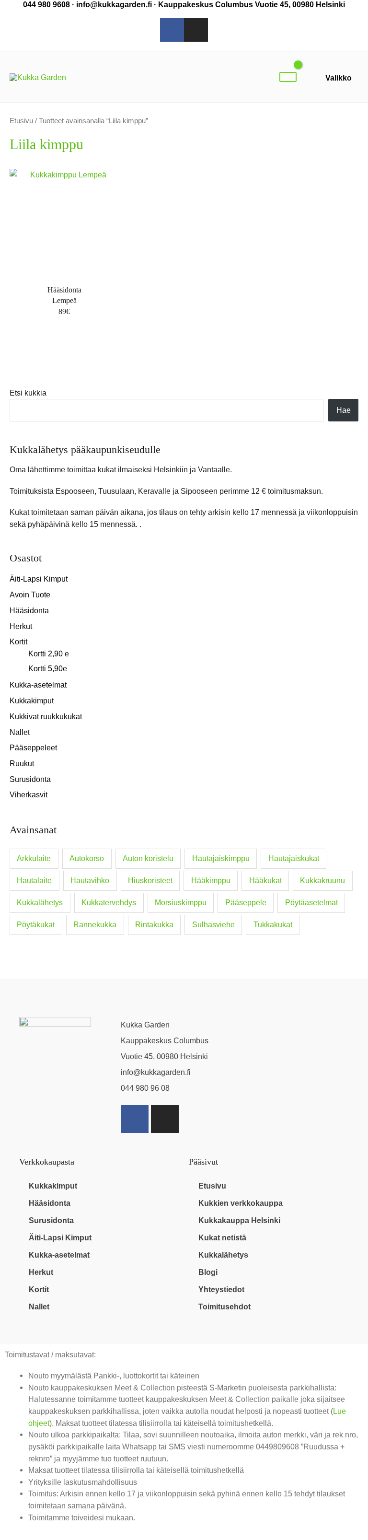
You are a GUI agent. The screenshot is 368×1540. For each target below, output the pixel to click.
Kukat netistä (222, 1237)
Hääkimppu (210, 880)
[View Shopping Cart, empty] (288, 77)
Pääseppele (245, 902)
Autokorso (86, 858)
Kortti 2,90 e (48, 653)
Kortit (18, 641)
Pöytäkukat (36, 925)
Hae (343, 410)
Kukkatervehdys (108, 902)
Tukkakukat (272, 925)
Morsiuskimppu (181, 902)
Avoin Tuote (30, 594)
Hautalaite (34, 880)
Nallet (20, 732)
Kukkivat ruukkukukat (46, 716)
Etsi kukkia (28, 392)
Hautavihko (89, 880)
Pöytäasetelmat (311, 902)
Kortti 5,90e (47, 668)
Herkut (21, 626)
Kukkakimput (32, 700)
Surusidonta (30, 779)
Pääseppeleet (33, 747)
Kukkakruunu (322, 880)
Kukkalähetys (40, 902)
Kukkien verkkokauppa (240, 1203)
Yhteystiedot (221, 1289)
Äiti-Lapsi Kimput (39, 578)
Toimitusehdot (224, 1306)
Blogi (208, 1272)
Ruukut (22, 763)
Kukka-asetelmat (38, 684)
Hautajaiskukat (293, 858)
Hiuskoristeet (150, 880)
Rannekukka (94, 925)
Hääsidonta (29, 610)
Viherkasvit (28, 794)
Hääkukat (265, 880)
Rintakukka (154, 925)
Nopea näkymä (64, 268)
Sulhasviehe (213, 925)
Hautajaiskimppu (221, 858)
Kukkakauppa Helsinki (239, 1220)
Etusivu (21, 121)
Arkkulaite (34, 858)
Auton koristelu (148, 858)
